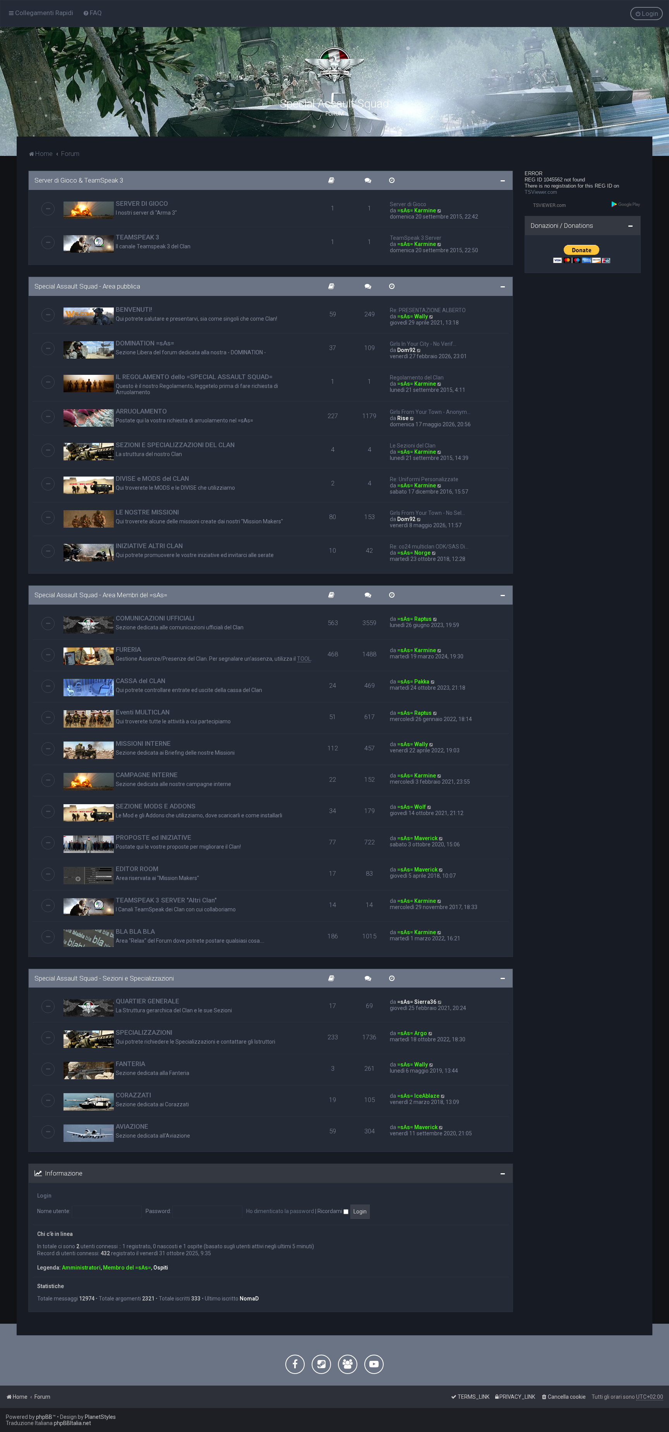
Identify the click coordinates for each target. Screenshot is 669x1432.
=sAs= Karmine (416, 210)
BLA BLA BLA (135, 931)
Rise (402, 418)
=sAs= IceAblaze (418, 1096)
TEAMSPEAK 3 (138, 237)
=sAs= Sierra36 (416, 1002)
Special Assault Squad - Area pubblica (87, 286)
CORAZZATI (133, 1095)
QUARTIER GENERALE (147, 1001)
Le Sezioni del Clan (413, 446)
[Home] (334, 65)
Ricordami (330, 1211)
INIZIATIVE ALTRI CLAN (149, 546)
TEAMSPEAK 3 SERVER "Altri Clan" (166, 900)
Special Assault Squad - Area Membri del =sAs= (100, 595)
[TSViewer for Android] (626, 204)
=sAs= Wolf (411, 807)
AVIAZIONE (132, 1126)
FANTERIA (130, 1064)
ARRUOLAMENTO (141, 411)
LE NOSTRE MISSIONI (147, 512)
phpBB (44, 1417)
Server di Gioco (408, 204)
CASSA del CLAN (140, 681)
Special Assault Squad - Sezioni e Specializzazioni (104, 978)
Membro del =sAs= (127, 1268)
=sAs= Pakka (413, 681)
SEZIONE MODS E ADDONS (156, 806)
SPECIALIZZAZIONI (144, 1032)
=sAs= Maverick (417, 838)
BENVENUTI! (134, 309)
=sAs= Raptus (414, 619)
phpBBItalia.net (72, 1423)
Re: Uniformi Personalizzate (424, 479)
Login (44, 1196)
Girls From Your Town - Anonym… (430, 412)
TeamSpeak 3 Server (415, 238)
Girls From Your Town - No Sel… (427, 513)
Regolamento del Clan (417, 377)
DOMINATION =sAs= (145, 343)
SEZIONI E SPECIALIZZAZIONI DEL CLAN (175, 445)
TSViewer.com (541, 192)
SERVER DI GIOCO (142, 203)
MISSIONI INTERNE (143, 743)
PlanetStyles (100, 1417)
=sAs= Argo (412, 1033)
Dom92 (406, 350)
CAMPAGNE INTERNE (147, 775)
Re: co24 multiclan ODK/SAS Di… (429, 546)
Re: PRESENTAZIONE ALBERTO (428, 310)
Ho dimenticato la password (280, 1211)
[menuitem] (92, 13)
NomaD (249, 1298)
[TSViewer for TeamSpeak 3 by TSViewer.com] (546, 205)
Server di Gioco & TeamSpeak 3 (78, 180)
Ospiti (160, 1268)
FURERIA (128, 649)
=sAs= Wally (412, 316)
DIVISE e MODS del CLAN (152, 478)
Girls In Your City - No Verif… (423, 344)
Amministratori (81, 1268)
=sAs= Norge (414, 553)
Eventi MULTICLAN (143, 712)
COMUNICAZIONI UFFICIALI (155, 618)
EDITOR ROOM (137, 869)
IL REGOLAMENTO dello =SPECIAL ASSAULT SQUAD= (194, 377)
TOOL (304, 659)
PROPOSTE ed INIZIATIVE (153, 837)
